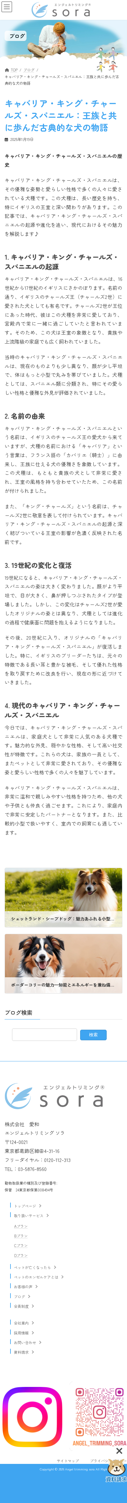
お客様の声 (23, 1286)
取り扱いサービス (28, 1215)
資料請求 (21, 1352)
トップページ (25, 1205)
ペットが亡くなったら (32, 1267)
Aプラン (21, 1226)
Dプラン (21, 1255)
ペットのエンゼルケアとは (36, 1277)
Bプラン (21, 1235)
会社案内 (21, 1322)
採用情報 (21, 1332)
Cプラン (21, 1245)
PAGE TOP (118, 1467)
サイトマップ (68, 1460)
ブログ (19, 1296)
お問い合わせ (25, 1342)
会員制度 (21, 1306)
